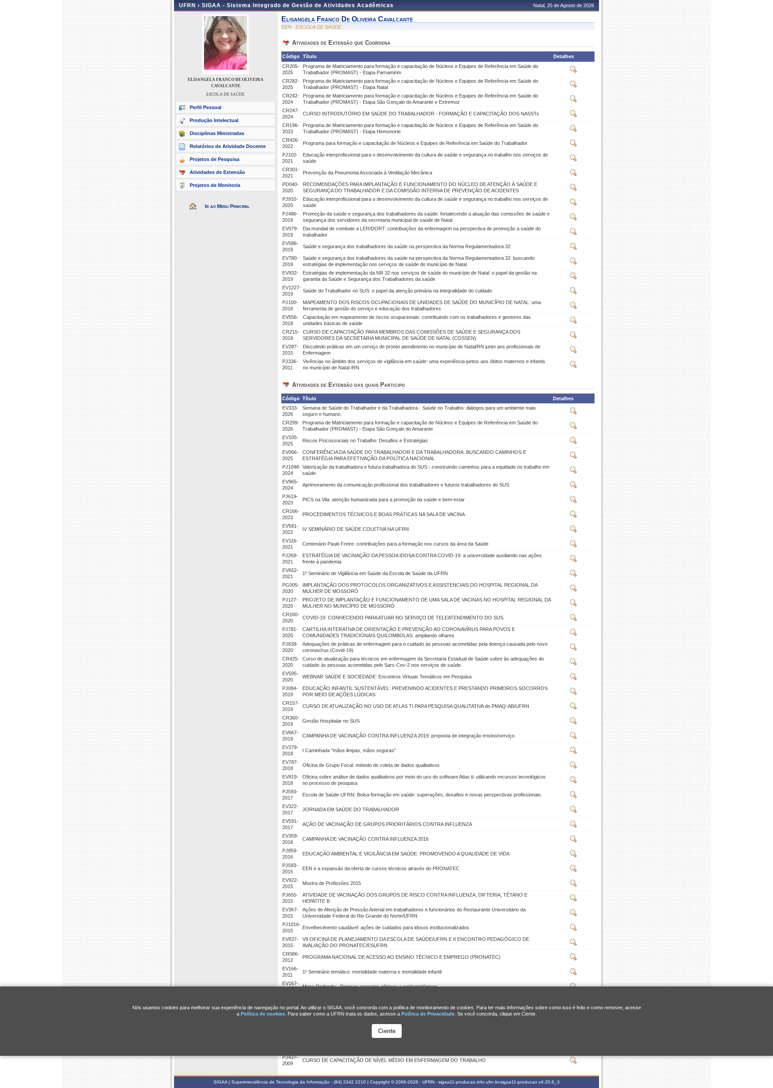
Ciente (386, 1031)
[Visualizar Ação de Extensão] (573, 71)
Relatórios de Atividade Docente (228, 146)
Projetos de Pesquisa (214, 159)
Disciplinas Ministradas (217, 133)
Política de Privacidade (427, 1013)
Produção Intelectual (214, 120)
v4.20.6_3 (549, 1082)
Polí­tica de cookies (263, 1013)
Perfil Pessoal (205, 107)
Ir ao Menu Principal (227, 206)
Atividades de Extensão (217, 172)
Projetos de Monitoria (215, 185)
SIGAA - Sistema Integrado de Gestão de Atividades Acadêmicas (298, 5)
